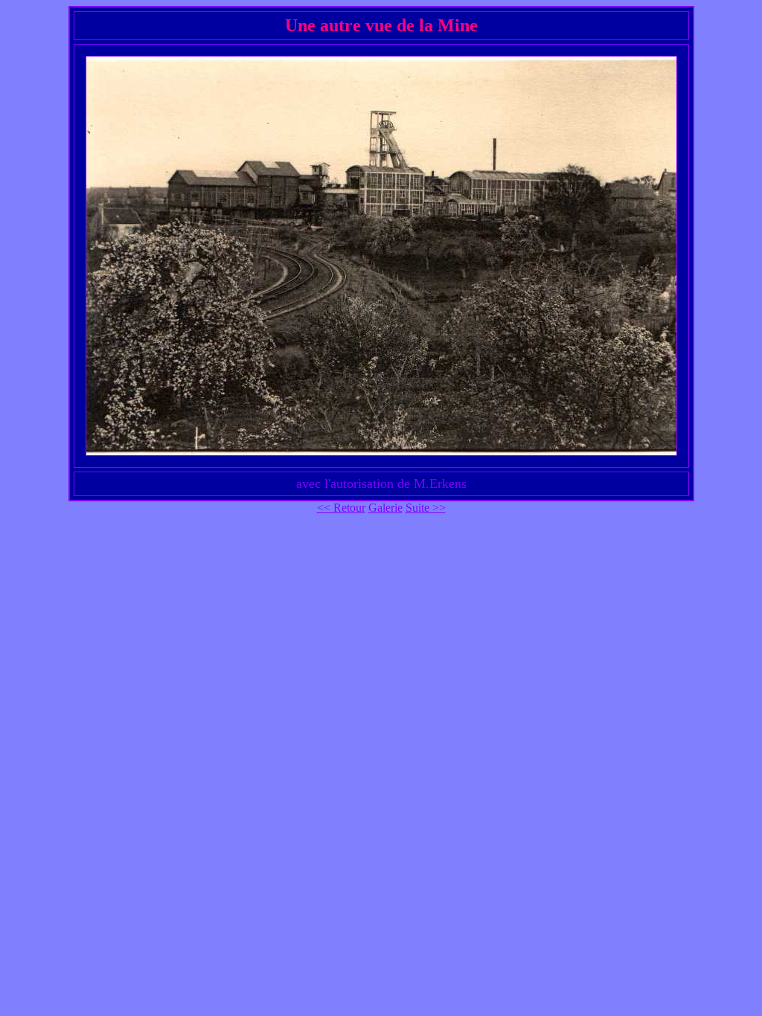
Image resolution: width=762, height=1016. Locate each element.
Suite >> (426, 507)
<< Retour (341, 507)
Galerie (385, 507)
